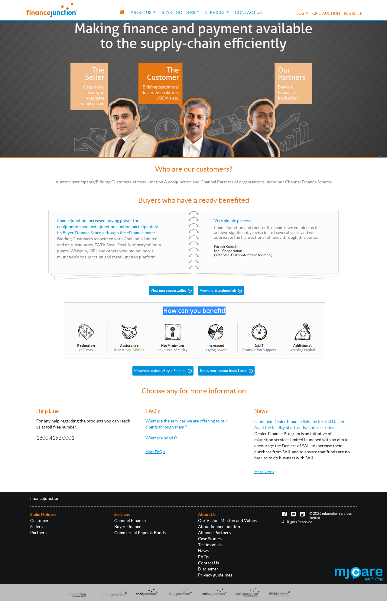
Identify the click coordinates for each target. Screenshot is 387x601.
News (203, 550)
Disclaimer (208, 569)
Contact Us (248, 12)
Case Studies (210, 538)
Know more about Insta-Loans (223, 371)
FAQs (203, 556)
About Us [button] (141, 12)
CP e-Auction (326, 13)
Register (353, 13)
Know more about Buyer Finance (160, 371)
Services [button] (215, 12)
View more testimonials (218, 290)
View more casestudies (168, 290)
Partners (38, 532)
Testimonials (210, 544)
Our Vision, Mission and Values (227, 520)
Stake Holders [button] (179, 12)
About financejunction (219, 526)
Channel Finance (130, 520)
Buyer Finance (127, 526)
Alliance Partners (214, 532)
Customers (40, 520)
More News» (264, 472)
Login (302, 13)
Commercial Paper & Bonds (140, 532)
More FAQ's (155, 452)
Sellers (36, 526)
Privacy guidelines (215, 575)
